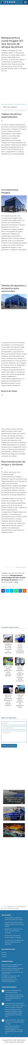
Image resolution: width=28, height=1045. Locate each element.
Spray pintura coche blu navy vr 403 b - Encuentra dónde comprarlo (14, 931)
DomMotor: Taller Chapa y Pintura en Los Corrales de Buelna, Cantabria (15, 1022)
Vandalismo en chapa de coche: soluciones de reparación (11, 976)
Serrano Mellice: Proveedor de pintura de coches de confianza (14, 918)
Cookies (4, 954)
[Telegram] (20, 591)
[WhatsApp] (16, 591)
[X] (12, 591)
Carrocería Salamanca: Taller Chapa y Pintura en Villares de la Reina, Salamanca (15, 1005)
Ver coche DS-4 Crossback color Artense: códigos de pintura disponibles (14, 942)
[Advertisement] (14, 21)
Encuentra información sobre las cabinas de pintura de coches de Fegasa (14, 924)
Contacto (4, 956)
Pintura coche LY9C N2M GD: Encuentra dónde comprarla (13, 936)
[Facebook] (3, 591)
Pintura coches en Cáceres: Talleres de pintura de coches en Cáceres (12, 969)
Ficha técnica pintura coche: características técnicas (9, 980)
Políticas (4, 952)
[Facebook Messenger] (7, 591)
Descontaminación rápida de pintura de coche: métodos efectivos (12, 965)
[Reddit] (24, 591)
